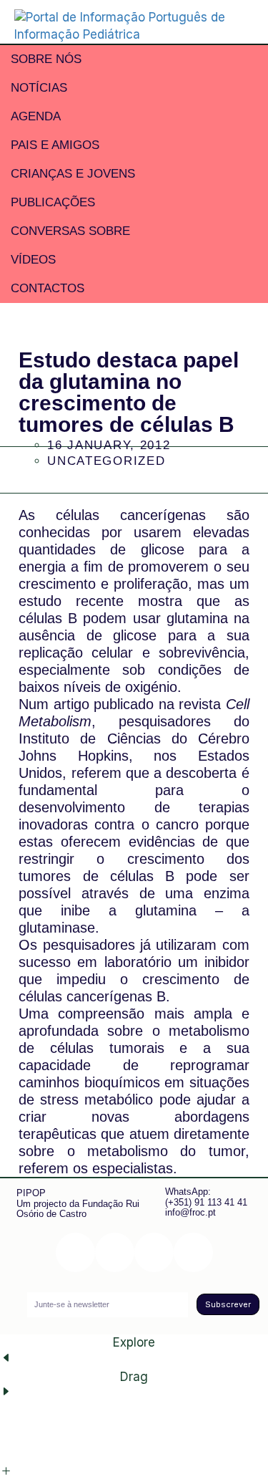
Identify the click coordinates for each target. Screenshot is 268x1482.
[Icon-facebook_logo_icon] (154, 1252)
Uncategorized (106, 461)
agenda (36, 116)
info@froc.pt (190, 1212)
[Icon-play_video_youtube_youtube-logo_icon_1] (193, 1252)
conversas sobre (70, 231)
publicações (53, 202)
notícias (39, 88)
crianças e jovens (73, 174)
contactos (47, 288)
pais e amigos (55, 145)
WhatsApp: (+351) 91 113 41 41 (206, 1196)
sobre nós (46, 59)
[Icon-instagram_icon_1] (75, 1252)
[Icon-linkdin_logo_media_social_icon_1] (114, 1252)
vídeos (33, 259)
